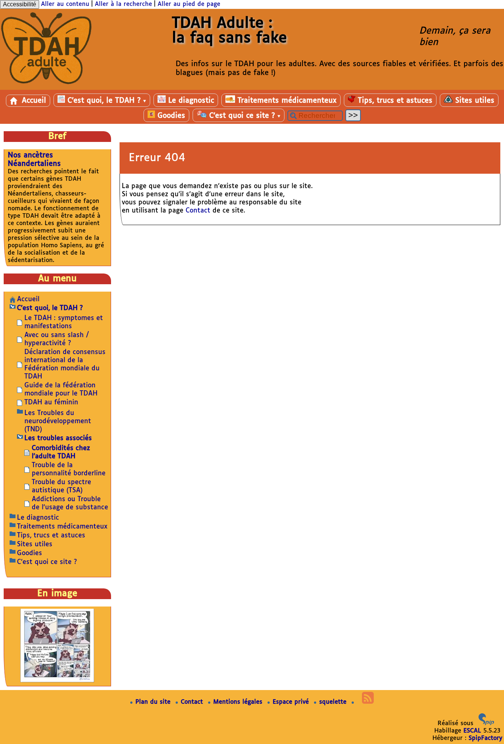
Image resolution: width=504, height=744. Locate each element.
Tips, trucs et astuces (393, 100)
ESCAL (472, 731)
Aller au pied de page (189, 4)
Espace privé (292, 702)
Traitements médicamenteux (285, 100)
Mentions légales (239, 702)
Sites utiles (473, 100)
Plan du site (154, 702)
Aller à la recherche (123, 4)
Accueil (32, 100)
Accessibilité (19, 4)
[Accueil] (46, 86)
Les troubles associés (58, 438)
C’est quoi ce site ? (243, 115)
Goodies (170, 115)
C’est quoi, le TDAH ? (105, 100)
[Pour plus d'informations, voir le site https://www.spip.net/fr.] (486, 723)
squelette (334, 702)
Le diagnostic (190, 100)
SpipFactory (485, 738)
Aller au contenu (65, 4)
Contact (198, 210)
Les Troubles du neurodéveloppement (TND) (57, 421)
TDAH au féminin (51, 402)
